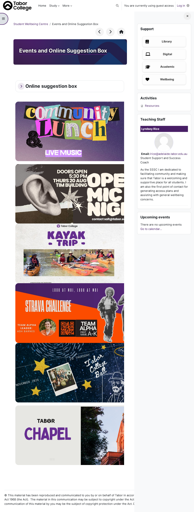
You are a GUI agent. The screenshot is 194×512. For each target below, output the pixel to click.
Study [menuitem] (53, 5)
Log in (181, 5)
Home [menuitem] (42, 5)
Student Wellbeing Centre (30, 24)
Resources (152, 105)
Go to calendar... (151, 229)
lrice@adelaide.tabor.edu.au (168, 154)
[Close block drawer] (187, 16)
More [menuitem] (66, 5)
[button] (117, 6)
